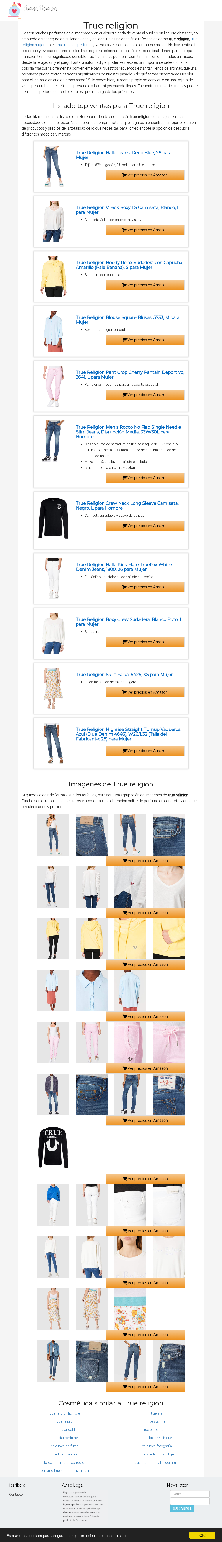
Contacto (16, 1494)
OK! (202, 1535)
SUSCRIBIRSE (182, 1508)
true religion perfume (74, 44)
